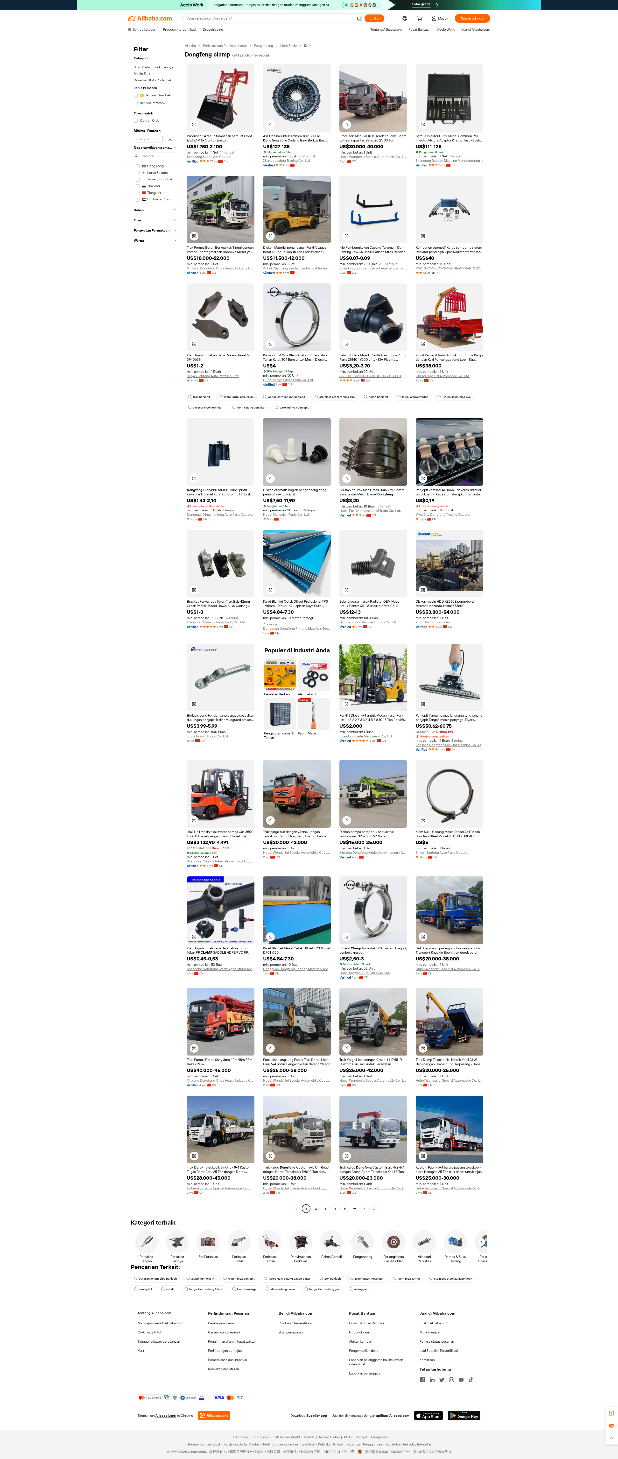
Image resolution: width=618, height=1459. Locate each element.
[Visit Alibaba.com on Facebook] (422, 1380)
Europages (379, 1437)
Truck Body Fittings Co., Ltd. (208, 736)
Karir (141, 1351)
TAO (347, 1437)
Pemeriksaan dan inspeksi (227, 1360)
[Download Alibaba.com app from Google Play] (464, 1415)
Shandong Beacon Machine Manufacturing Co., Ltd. (449, 160)
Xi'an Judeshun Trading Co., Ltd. (286, 160)
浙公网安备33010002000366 (387, 1452)
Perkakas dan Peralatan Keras (225, 46)
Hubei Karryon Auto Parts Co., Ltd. (288, 380)
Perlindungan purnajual (225, 1351)
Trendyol (360, 1437)
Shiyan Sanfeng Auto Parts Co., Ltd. (213, 376)
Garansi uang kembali (224, 1332)
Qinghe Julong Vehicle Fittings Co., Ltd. (368, 622)
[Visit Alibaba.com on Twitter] (442, 1380)
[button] (360, 18)
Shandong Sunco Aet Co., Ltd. (209, 157)
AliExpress (240, 1437)
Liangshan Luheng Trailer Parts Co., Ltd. (216, 622)
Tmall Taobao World (285, 1437)
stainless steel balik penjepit (453, 1278)
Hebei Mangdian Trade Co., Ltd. (286, 514)
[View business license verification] (352, 1451)
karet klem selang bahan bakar (289, 1278)
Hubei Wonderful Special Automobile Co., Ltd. (373, 157)
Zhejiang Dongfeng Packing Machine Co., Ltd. (449, 745)
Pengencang (263, 46)
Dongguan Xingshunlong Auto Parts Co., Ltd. (220, 514)
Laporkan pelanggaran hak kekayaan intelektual (376, 1362)
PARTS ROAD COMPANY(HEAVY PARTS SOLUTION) (449, 268)
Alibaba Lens (165, 1415)
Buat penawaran (291, 1332)
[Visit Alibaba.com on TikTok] (471, 1380)
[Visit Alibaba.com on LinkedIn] (432, 1380)
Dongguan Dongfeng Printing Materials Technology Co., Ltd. (297, 628)
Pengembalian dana (363, 1351)
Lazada (309, 1437)
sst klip (170, 1289)
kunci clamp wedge (415, 397)
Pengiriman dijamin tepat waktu (231, 1341)
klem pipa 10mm (409, 1278)
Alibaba (190, 46)
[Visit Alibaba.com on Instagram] (451, 1380)
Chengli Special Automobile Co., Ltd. (443, 376)
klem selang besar (283, 1289)
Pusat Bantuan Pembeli (366, 1323)
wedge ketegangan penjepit (286, 397)
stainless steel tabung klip (337, 397)
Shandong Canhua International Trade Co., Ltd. (220, 861)
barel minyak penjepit (294, 407)
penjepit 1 (145, 1289)
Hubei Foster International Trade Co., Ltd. (370, 511)
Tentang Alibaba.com (154, 1313)
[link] (611, 1413)
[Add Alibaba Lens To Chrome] (214, 1415)
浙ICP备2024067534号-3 (432, 1452)
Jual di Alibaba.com (434, 1323)
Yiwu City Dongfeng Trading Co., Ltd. (443, 514)
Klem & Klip (288, 46)
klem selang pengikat (251, 407)
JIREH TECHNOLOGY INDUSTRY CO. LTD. (370, 376)
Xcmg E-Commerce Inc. (434, 622)
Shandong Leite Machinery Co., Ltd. (366, 736)
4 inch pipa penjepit (241, 1278)
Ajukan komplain (361, 1341)
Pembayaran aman (222, 1323)
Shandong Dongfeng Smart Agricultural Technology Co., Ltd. (373, 268)
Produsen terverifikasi (295, 1323)
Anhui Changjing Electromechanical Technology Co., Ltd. (297, 268)
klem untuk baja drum (239, 397)
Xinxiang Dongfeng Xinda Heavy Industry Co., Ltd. (220, 268)
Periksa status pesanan (437, 1341)
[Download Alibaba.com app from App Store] (428, 1415)
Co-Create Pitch (150, 1332)
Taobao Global (328, 1437)
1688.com (259, 1437)
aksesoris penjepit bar (208, 407)
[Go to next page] (373, 1208)
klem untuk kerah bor (369, 1278)
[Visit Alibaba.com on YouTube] (461, 1380)
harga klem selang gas (324, 1289)
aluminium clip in (202, 1278)
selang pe (360, 1289)
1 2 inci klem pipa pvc (456, 397)
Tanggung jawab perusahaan (159, 1341)
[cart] (420, 19)
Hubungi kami (359, 1332)
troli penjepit (201, 397)
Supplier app (316, 1415)
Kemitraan (427, 1360)
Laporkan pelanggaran (365, 1373)
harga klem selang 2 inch (206, 1289)
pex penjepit (332, 1278)
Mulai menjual (430, 1332)
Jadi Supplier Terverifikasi (439, 1351)
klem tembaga (247, 1289)
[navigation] (155, 628)
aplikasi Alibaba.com (392, 1415)
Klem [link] (307, 46)
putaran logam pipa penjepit (158, 1278)
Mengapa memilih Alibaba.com (160, 1323)
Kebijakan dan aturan (223, 1369)
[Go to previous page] (296, 1208)
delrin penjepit (378, 397)
